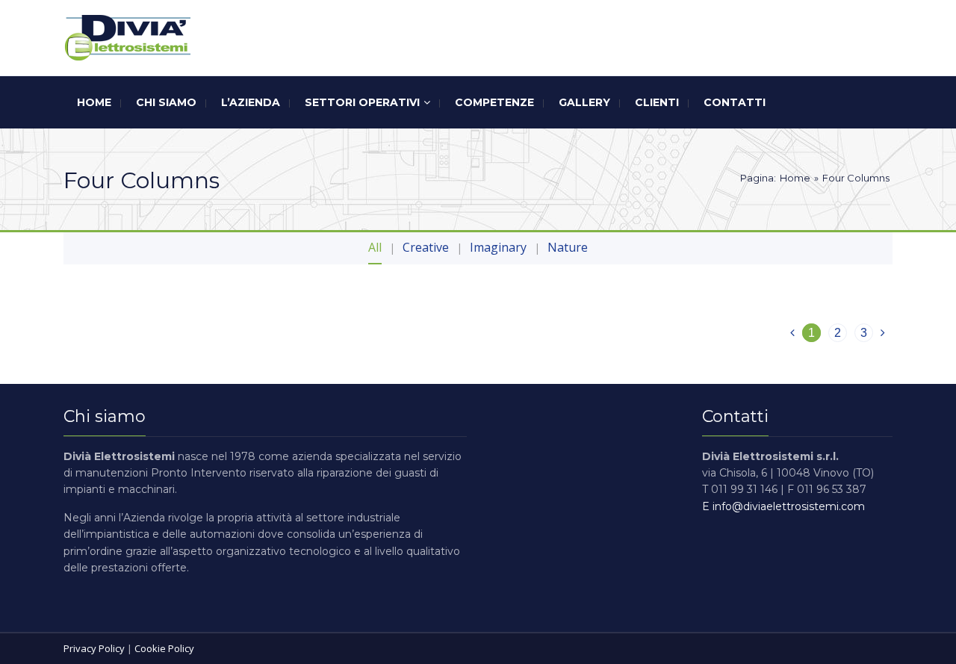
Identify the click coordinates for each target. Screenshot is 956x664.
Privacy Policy (94, 648)
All (375, 247)
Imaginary (498, 247)
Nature (567, 247)
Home (795, 178)
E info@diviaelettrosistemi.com (783, 506)
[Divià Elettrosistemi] (126, 37)
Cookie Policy (164, 648)
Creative (426, 247)
